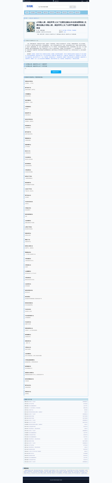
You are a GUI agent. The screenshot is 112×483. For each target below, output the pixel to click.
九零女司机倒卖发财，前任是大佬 (33, 55)
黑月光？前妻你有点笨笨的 (44, 53)
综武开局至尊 (46, 470)
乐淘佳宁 (85, 411)
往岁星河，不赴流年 (32, 401)
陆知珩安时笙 (85, 422)
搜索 (73, 6)
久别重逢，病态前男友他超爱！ (57, 53)
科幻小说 (64, 12)
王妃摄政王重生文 (84, 472)
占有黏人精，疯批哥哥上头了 (34, 18)
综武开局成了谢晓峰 (47, 471)
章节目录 (69, 30)
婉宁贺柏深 (85, 403)
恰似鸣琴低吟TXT (83, 471)
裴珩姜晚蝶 (85, 453)
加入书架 (64, 30)
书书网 (26, 18)
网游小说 (58, 12)
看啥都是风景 (29, 471)
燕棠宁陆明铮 (85, 416)
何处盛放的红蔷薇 (32, 449)
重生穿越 (39, 12)
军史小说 (52, 12)
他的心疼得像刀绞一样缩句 (54, 470)
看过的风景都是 (81, 470)
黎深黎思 (85, 409)
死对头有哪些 (40, 472)
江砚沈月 (85, 428)
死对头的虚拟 (76, 471)
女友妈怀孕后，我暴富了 (62, 57)
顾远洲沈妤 (85, 449)
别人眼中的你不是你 (62, 470)
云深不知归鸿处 (31, 403)
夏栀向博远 (85, 407)
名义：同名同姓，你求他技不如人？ (49, 57)
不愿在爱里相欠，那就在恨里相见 (34, 428)
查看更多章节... (56, 71)
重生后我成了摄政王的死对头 (69, 471)
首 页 (27, 12)
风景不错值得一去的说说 (67, 472)
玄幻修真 (33, 12)
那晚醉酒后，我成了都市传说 (51, 58)
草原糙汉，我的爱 (35, 53)
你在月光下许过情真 (32, 422)
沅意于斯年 (85, 405)
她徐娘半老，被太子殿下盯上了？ (34, 57)
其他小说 (77, 12)
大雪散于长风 (31, 409)
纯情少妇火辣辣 (70, 57)
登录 (82, 1)
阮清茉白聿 (85, 426)
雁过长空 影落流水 (59, 471)
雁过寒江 (45, 472)
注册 (87, 1)
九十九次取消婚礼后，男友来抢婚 (34, 407)
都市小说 (45, 12)
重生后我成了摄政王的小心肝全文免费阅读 (54, 472)
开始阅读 (74, 30)
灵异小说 (71, 12)
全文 (65, 32)
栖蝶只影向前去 (31, 453)
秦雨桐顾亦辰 (85, 401)
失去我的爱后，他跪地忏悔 (79, 57)
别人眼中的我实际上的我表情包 (38, 471)
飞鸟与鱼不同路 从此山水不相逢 (72, 470)
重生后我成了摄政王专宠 (76, 472)
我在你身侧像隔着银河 (32, 405)
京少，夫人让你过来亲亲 (46, 55)
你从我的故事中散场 (32, 426)
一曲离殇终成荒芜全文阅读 (28, 470)
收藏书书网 (56, 1)
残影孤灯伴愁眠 (31, 416)
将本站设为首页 (27, 1)
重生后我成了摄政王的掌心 (38, 470)
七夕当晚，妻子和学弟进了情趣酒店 (35, 451)
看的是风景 (54, 471)
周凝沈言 (85, 451)
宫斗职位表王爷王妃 (34, 472)
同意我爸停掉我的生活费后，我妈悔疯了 (36, 411)
